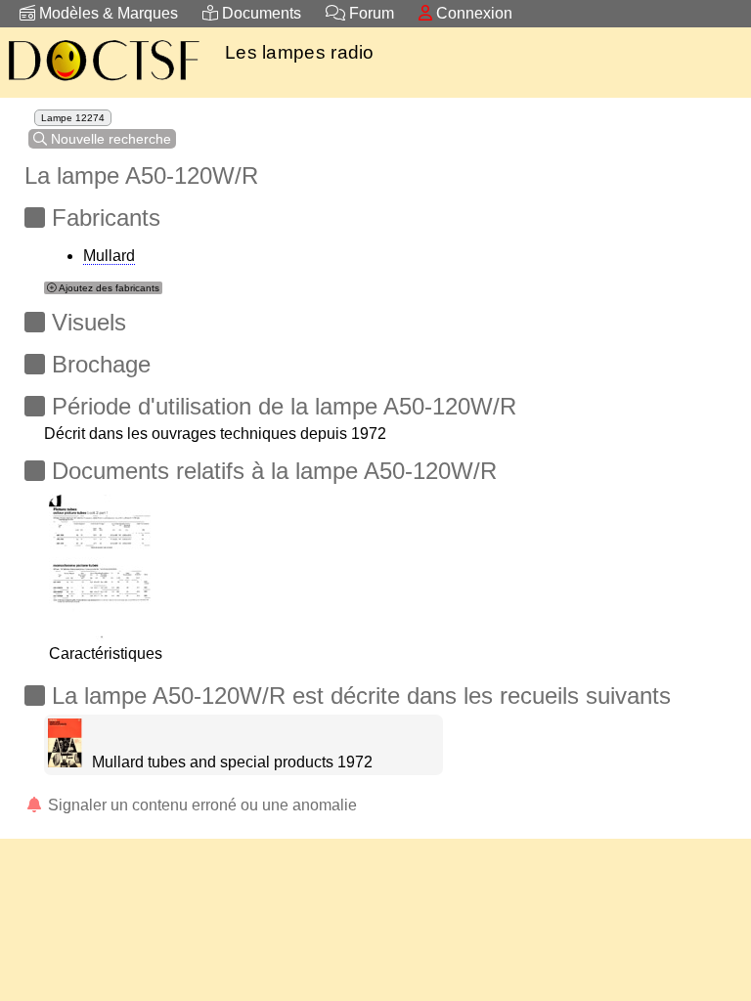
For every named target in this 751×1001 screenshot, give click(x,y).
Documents (259, 13)
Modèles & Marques (106, 13)
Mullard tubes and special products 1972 (232, 762)
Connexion (472, 13)
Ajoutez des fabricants (108, 288)
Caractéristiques (105, 653)
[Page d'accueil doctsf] (102, 83)
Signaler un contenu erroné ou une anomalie (200, 805)
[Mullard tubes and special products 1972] (65, 762)
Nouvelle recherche (109, 139)
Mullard (109, 255)
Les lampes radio (300, 52)
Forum (369, 13)
